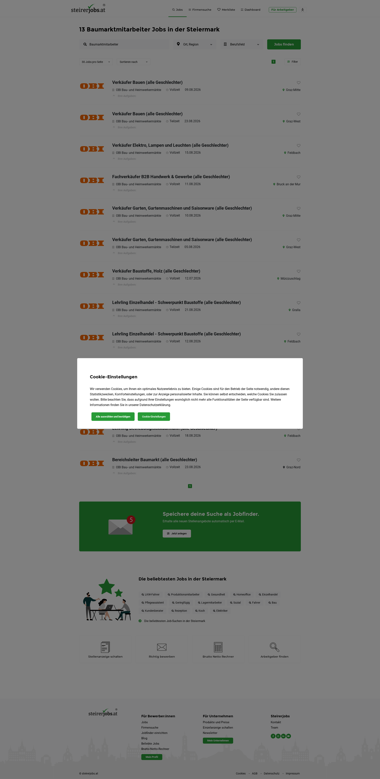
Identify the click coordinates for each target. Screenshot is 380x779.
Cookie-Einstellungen (154, 416)
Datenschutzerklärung (155, 405)
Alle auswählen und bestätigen (113, 416)
